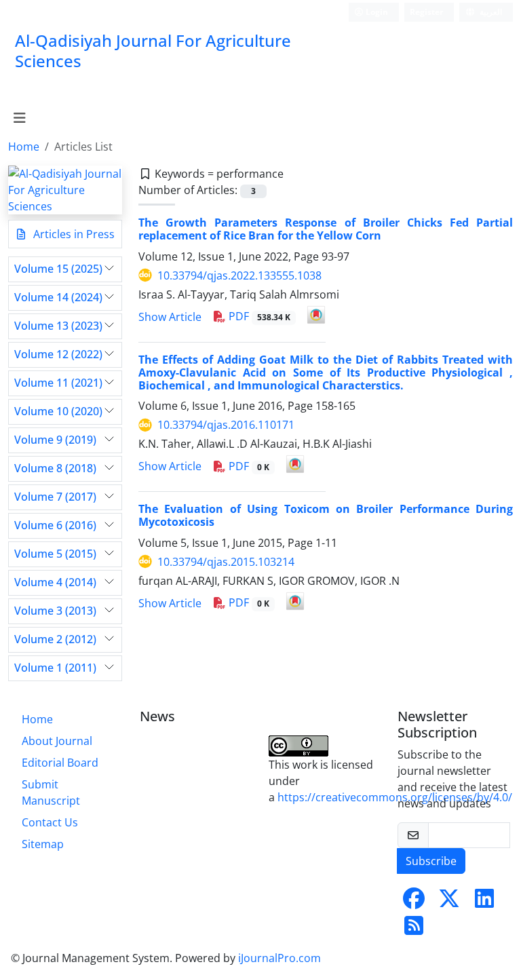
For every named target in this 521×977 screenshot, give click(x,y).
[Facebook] (414, 902)
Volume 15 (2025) (58, 269)
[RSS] (414, 929)
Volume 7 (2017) (55, 497)
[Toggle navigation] (19, 118)
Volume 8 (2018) (55, 468)
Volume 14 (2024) (58, 297)
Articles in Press (73, 234)
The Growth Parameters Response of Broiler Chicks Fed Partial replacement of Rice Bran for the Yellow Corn (325, 229)
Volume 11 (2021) (58, 383)
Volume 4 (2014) (55, 582)
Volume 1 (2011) (55, 668)
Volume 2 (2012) (55, 639)
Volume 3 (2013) (55, 611)
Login (376, 12)
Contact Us (50, 822)
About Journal (57, 740)
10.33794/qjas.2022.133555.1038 (239, 275)
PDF (258, 316)
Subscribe (431, 861)
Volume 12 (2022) (58, 354)
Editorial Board (60, 762)
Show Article (169, 316)
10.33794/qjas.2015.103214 (225, 561)
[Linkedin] (484, 902)
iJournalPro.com (279, 958)
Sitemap (43, 844)
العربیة (490, 12)
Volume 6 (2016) (55, 525)
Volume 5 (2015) (55, 554)
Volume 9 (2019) (55, 440)
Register (426, 12)
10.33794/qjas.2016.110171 (225, 424)
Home (23, 146)
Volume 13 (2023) (58, 326)
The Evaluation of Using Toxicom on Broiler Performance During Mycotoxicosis (325, 515)
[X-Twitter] (449, 902)
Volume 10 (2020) (58, 411)
